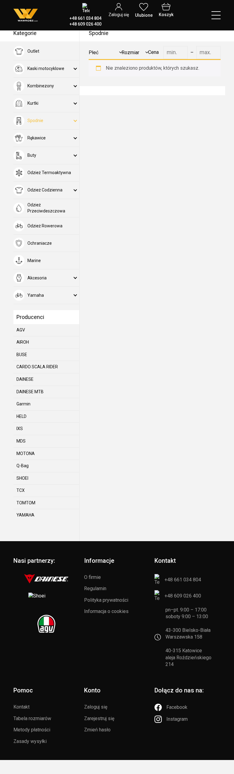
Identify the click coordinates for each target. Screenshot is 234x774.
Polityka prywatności (106, 600)
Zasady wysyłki (30, 741)
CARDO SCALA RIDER (37, 366)
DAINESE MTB (30, 391)
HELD (21, 416)
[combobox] (104, 52)
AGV (20, 329)
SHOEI (22, 478)
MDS (21, 441)
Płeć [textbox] (93, 52)
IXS (19, 428)
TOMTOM (25, 502)
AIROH (22, 342)
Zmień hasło (97, 730)
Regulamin (95, 588)
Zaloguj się (95, 707)
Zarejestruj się (99, 718)
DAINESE (25, 379)
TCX (20, 490)
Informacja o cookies (106, 611)
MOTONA (25, 453)
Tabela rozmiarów (32, 718)
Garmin (23, 403)
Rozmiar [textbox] (130, 52)
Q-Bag (22, 465)
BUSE (21, 354)
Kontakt (21, 707)
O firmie (92, 577)
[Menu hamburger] (216, 15)
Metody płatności (31, 730)
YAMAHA (25, 515)
